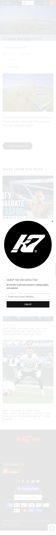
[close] (52, 221)
